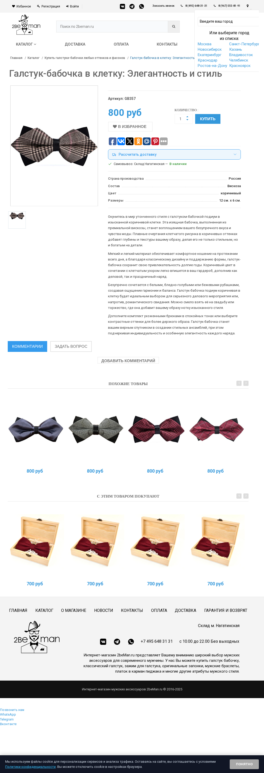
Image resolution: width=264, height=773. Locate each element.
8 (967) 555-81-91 (229, 5)
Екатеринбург (209, 55)
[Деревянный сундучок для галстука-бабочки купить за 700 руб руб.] (36, 542)
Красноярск (240, 65)
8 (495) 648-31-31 (196, 5)
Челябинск (238, 60)
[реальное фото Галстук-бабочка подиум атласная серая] (36, 429)
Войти (74, 6)
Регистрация (51, 6)
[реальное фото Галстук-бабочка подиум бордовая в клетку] (156, 429)
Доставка (185, 610)
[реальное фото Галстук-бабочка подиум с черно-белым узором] (96, 429)
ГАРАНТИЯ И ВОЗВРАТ (225, 610)
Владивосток (241, 55)
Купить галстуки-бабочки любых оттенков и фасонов (85, 58)
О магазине (73, 610)
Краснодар (207, 60)
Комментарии (27, 346)
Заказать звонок (163, 5)
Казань (235, 49)
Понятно (244, 764)
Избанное (23, 6)
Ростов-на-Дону (212, 65)
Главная (16, 58)
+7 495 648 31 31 (157, 641)
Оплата (159, 610)
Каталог (33, 58)
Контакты (132, 610)
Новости (103, 610)
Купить (208, 119)
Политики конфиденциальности (30, 767)
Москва (204, 44)
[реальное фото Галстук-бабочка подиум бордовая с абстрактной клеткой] (216, 429)
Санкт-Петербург (244, 44)
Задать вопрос (71, 346)
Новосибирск (210, 49)
